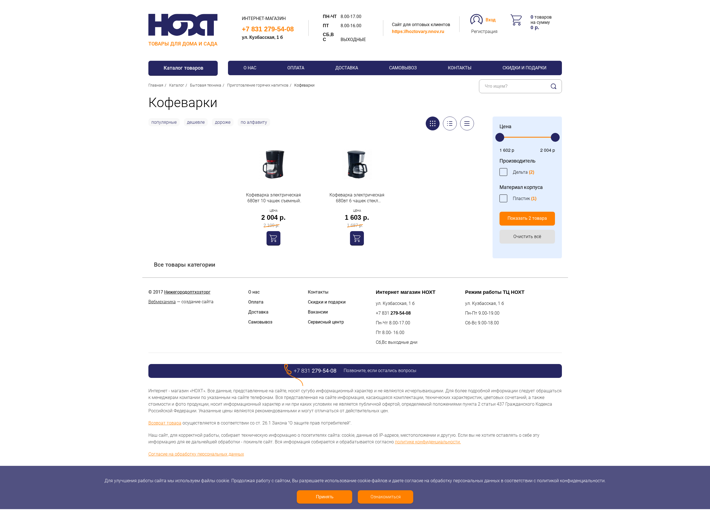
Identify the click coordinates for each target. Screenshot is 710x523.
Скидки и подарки (524, 67)
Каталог (176, 85)
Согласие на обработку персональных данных (196, 454)
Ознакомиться (386, 496)
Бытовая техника (205, 85)
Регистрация (484, 31)
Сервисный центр (326, 322)
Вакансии (318, 312)
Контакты (459, 67)
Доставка (346, 67)
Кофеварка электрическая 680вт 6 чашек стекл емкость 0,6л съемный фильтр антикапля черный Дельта (356, 198)
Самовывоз (403, 67)
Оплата (295, 67)
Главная (155, 85)
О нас (250, 67)
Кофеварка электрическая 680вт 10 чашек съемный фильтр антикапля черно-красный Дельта (273, 198)
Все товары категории (184, 264)
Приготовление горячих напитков (257, 85)
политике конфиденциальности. (428, 441)
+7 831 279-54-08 (268, 29)
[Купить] (273, 238)
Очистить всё (527, 236)
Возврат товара (164, 423)
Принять (324, 496)
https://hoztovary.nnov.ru (418, 31)
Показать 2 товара (527, 218)
